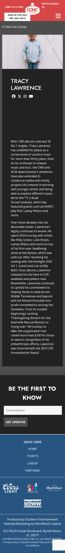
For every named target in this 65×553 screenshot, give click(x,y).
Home (32, 449)
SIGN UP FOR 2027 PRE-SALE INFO (17, 17)
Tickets (32, 456)
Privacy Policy (11, 542)
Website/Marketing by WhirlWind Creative (32, 524)
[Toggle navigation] (58, 16)
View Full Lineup (15, 27)
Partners (32, 471)
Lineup (32, 463)
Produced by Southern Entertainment (32, 519)
